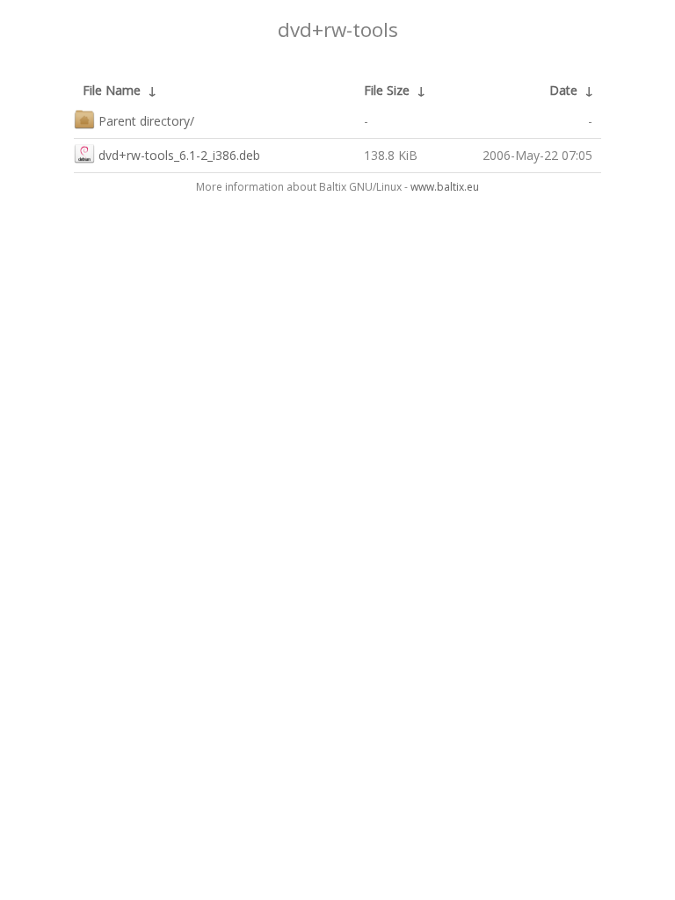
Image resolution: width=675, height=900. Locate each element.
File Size (387, 90)
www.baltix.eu (444, 186)
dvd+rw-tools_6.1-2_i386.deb (179, 155)
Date (563, 90)
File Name (112, 90)
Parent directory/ (146, 120)
